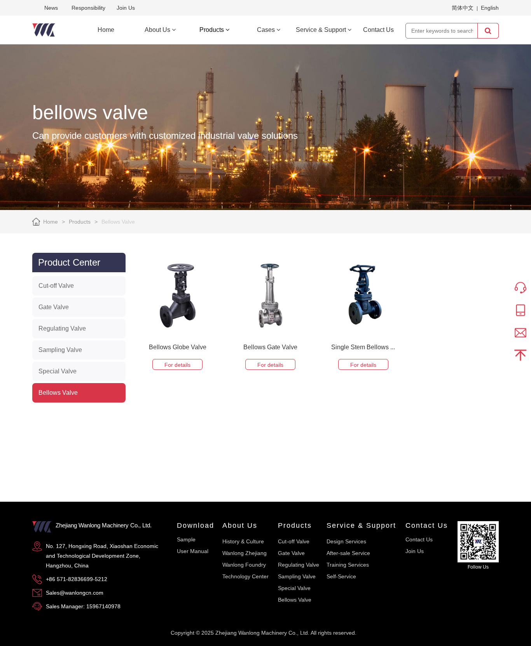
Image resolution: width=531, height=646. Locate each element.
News (51, 8)
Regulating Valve (62, 328)
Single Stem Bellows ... (363, 347)
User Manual (192, 551)
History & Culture (243, 541)
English (490, 8)
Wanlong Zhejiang (244, 553)
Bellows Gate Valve (270, 347)
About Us (239, 525)
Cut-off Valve (56, 285)
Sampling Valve (60, 350)
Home (50, 222)
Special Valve (57, 371)
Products (80, 222)
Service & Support (361, 525)
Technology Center (245, 576)
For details (177, 365)
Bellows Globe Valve (177, 347)
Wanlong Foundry (244, 565)
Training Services (348, 565)
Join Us (126, 8)
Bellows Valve (58, 392)
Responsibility (88, 8)
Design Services (346, 541)
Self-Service (341, 576)
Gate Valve (53, 307)
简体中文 (462, 8)
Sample (186, 539)
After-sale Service (348, 553)
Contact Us (426, 525)
